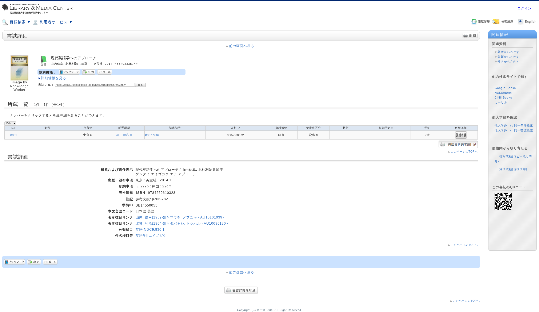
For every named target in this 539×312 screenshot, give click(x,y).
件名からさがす (509, 61)
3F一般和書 (124, 135)
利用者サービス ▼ (55, 22)
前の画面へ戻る (241, 46)
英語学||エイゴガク (151, 235)
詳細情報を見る (53, 78)
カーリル (501, 102)
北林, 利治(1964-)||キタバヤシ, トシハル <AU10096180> (182, 223)
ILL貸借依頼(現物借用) (511, 169)
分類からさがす (509, 56)
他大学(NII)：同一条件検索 (514, 125)
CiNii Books (503, 97)
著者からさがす (509, 52)
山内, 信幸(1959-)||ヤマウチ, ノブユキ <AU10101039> (180, 217)
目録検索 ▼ (19, 22)
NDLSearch (503, 92)
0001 (13, 135)
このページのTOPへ (464, 151)
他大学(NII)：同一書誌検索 (514, 130)
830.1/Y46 (152, 135)
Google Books (505, 88)
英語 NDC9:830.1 (150, 229)
